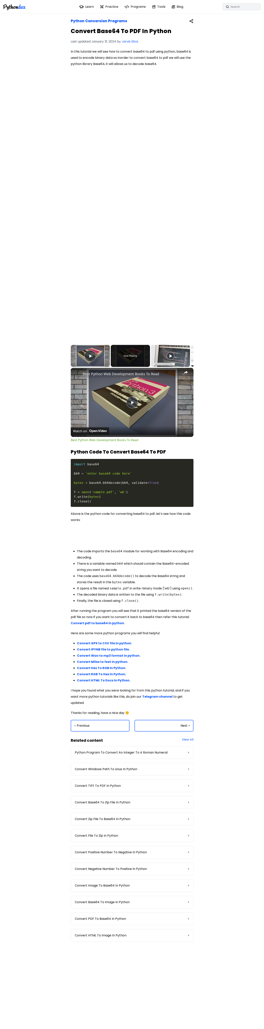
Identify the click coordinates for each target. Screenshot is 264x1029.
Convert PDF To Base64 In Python (132, 918)
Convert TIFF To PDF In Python (132, 785)
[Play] (170, 356)
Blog (180, 6)
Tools (161, 6)
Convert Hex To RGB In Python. (101, 668)
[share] (185, 372)
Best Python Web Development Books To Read (121, 374)
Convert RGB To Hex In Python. (101, 674)
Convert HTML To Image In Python (132, 935)
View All (187, 739)
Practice (111, 6)
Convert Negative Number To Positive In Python (132, 869)
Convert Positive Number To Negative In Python (132, 852)
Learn (89, 6)
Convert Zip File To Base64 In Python (132, 819)
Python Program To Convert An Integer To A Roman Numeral (132, 752)
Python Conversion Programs (99, 21)
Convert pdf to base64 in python (97, 623)
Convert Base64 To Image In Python (132, 902)
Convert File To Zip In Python (132, 835)
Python (14, 6)
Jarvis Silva (130, 41)
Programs (138, 6)
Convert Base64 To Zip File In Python (132, 802)
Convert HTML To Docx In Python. (103, 680)
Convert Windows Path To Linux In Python (132, 769)
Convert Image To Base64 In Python (132, 885)
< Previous (81, 725)
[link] (77, 374)
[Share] (191, 21)
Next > (185, 725)
